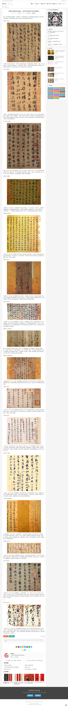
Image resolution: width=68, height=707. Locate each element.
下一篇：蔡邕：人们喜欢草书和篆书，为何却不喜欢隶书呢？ (34, 660)
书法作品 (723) (56, 91)
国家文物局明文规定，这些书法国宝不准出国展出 (24, 11)
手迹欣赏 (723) (56, 93)
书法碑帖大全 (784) (50, 91)
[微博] (18, 647)
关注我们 (63, 0)
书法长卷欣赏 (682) (62, 95)
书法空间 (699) (50, 94)
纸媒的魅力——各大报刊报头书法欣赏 (54, 41)
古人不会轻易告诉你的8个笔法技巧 (53, 35)
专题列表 (55, 3)
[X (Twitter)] (25, 647)
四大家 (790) (56, 89)
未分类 (5, 6)
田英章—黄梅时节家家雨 (29, 665)
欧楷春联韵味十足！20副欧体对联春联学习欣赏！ (8, 683)
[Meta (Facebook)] (27, 647)
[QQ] (21, 647)
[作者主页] (15, 657)
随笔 (60, 3)
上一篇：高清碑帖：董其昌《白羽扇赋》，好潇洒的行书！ (13, 660)
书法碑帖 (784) (62, 89)
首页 (33, 3)
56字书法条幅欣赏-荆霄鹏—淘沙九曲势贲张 (11, 667)
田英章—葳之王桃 (7, 669)
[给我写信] (17, 657)
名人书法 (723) (50, 93)
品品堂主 (12, 653)
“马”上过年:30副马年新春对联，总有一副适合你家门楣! (28, 683)
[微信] (16, 647)
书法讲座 (43, 3)
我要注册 (7, 0)
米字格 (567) (61, 96)
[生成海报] (31, 647)
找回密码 (11, 0)
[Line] (29, 647)
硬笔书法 (37, 3)
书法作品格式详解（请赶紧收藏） (53, 38)
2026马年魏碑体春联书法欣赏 (39, 682)
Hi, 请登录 (3, 0)
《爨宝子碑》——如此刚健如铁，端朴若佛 (55, 44)
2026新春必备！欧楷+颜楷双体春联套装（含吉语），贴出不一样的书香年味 (18, 683)
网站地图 (37, 703)
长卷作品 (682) (50, 96)
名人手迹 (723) (62, 91)
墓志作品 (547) (56, 98)
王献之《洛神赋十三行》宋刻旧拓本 (31, 669)
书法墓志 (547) (50, 98)
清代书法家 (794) (61, 88)
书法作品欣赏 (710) (62, 93)
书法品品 (4, 4)
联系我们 (30, 695)
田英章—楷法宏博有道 (8, 665)
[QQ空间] (23, 647)
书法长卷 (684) (56, 94)
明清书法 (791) (50, 89)
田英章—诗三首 (27, 667)
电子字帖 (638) (56, 96)
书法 (5, 16)
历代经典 (49, 3)
